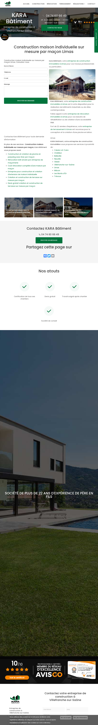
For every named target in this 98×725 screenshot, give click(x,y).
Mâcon (57, 170)
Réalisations (78, 4)
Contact (91, 4)
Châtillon (58, 153)
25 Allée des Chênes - (54, 21)
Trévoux (57, 176)
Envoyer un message (49, 240)
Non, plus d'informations (80, 717)
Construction (38, 4)
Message (7, 84)
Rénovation (52, 4)
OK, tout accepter (66, 717)
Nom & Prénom (9, 66)
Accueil (26, 4)
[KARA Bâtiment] (6, 4)
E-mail (6, 78)
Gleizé (56, 162)
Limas (56, 167)
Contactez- (54, 28)
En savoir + (18, 207)
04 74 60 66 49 (56, 16)
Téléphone (7, 72)
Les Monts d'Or (60, 173)
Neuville (57, 159)
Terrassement (65, 4)
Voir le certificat (17, 677)
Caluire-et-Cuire (61, 150)
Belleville (57, 156)
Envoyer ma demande (25, 101)
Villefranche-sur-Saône (64, 164)
